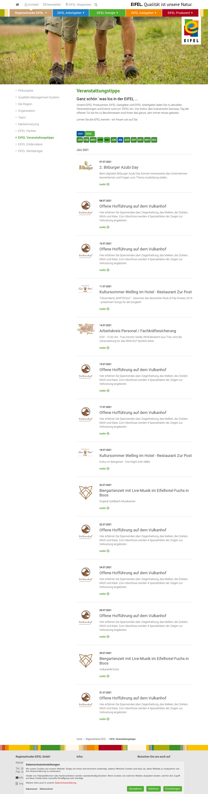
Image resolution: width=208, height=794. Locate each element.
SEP (134, 139)
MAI (107, 139)
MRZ (93, 139)
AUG (127, 139)
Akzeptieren (135, 788)
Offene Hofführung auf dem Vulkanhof (132, 206)
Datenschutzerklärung (65, 782)
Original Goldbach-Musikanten (117, 501)
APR (100, 139)
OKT (140, 139)
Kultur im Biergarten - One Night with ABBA (124, 461)
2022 (88, 133)
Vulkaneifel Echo (109, 669)
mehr (102, 184)
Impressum (31, 789)
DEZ (154, 139)
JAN (79, 139)
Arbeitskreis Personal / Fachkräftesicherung (137, 331)
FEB (86, 139)
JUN (113, 139)
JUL (120, 139)
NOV (147, 139)
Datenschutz (46, 789)
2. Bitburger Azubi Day (118, 167)
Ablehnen (153, 788)
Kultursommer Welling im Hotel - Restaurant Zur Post (145, 292)
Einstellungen (172, 788)
